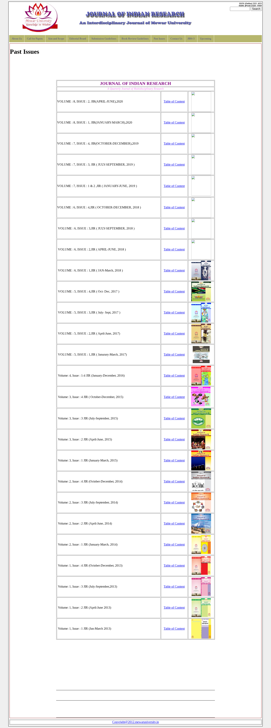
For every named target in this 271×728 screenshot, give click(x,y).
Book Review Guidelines (135, 38)
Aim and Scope (56, 38)
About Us (17, 38)
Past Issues (159, 38)
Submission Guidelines (103, 38)
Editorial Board (77, 38)
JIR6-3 (191, 38)
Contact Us (176, 38)
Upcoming (205, 38)
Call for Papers (35, 38)
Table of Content (174, 101)
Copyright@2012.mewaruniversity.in (135, 722)
